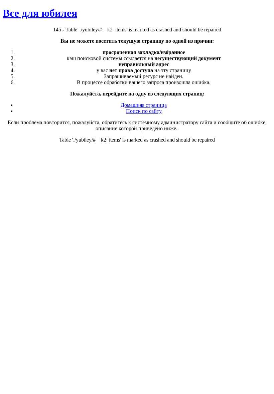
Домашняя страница (144, 105)
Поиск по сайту (144, 111)
